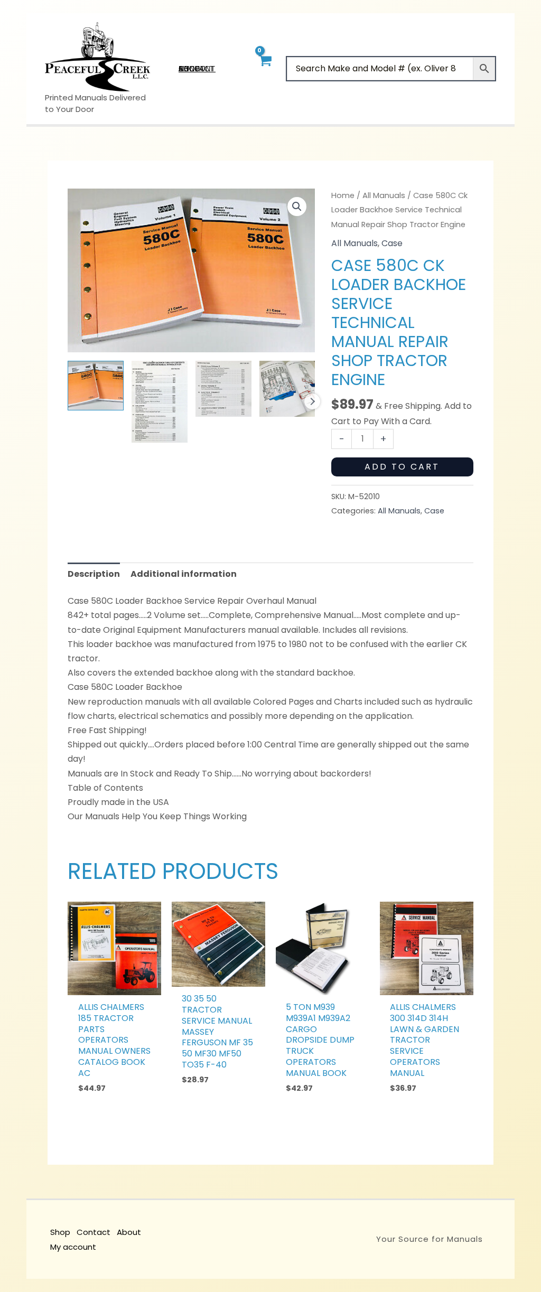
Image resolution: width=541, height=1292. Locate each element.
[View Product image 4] (287, 389)
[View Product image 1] (96, 385)
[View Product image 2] (160, 401)
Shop (60, 1232)
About (129, 1232)
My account (73, 1246)
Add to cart (402, 467)
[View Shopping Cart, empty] (264, 68)
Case (392, 243)
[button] (296, 206)
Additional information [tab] (183, 574)
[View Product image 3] (223, 389)
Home (343, 195)
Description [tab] (94, 574)
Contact (93, 1232)
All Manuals (383, 195)
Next (312, 401)
